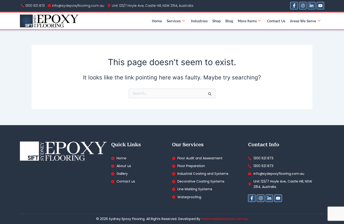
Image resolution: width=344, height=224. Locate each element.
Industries (199, 21)
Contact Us (276, 21)
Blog (229, 21)
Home (157, 21)
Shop (216, 21)
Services (174, 21)
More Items (247, 21)
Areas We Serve (303, 21)
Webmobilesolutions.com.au (224, 219)
